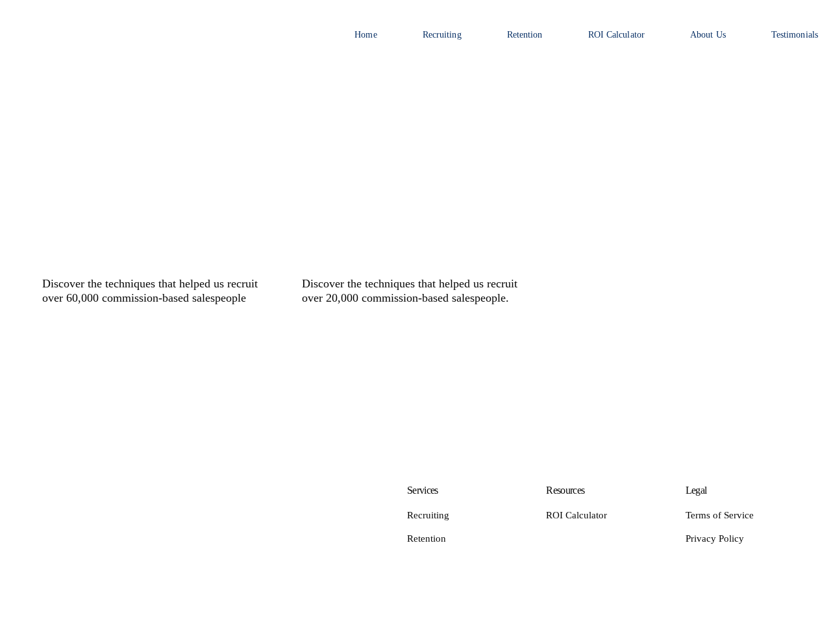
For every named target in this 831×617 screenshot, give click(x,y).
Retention (525, 35)
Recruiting (442, 35)
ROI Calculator (616, 35)
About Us (708, 35)
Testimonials (794, 35)
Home (365, 35)
